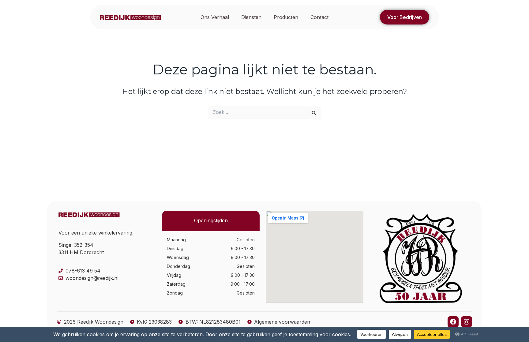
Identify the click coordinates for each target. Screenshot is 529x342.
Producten (286, 17)
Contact (319, 17)
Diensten (251, 17)
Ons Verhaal (215, 17)
